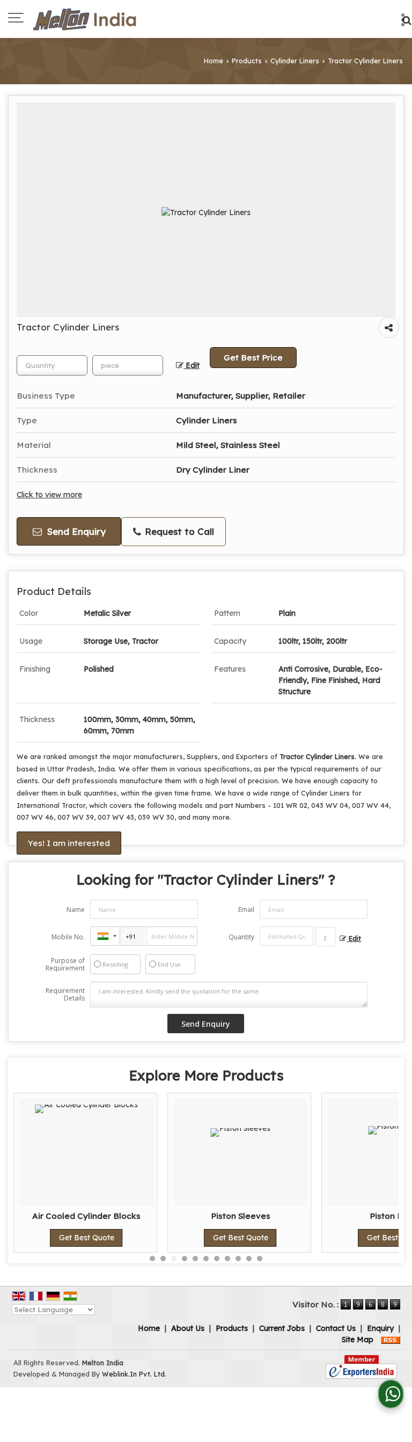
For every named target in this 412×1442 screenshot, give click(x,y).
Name (76, 909)
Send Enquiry (75, 531)
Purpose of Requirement (65, 964)
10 (249, 1258)
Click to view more (49, 494)
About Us (187, 1328)
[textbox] (127, 365)
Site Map (357, 1339)
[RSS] (390, 1339)
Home (213, 60)
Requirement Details (65, 994)
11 (259, 1258)
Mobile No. (68, 936)
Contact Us (336, 1328)
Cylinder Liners (294, 60)
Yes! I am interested (69, 843)
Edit (191, 365)
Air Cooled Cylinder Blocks (86, 1216)
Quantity (241, 936)
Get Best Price (253, 357)
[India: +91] (105, 936)
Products (247, 60)
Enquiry (380, 1328)
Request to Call (178, 531)
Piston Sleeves (240, 1216)
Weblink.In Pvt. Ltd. (134, 1374)
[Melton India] (84, 19)
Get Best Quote (86, 1237)
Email (246, 909)
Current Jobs (282, 1328)
